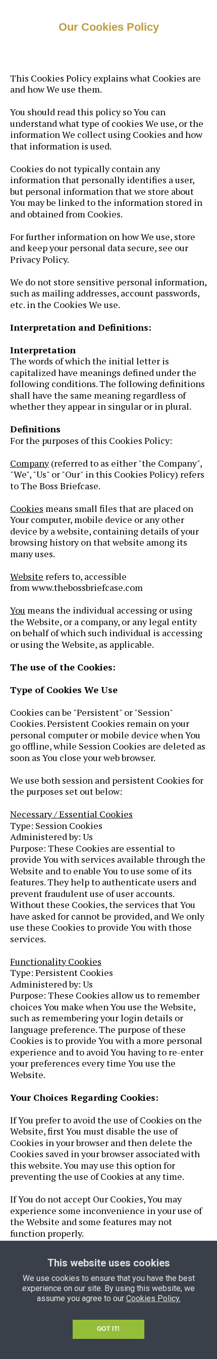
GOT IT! (108, 1328)
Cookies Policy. (153, 1298)
